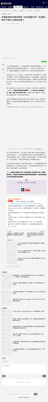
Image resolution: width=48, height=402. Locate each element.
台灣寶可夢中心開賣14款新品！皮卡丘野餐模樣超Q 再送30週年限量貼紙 (29, 342)
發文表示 (20, 75)
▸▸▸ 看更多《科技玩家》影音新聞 (26, 182)
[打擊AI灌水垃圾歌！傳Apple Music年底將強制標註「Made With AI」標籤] (7, 336)
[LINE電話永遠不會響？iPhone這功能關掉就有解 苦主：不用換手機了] (7, 351)
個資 (17, 266)
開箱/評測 (26, 7)
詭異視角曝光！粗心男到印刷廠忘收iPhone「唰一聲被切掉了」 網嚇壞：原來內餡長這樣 (28, 276)
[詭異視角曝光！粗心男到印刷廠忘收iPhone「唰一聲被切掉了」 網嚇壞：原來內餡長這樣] (7, 277)
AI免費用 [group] (14, 10)
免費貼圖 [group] (37, 10)
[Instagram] (13, 394)
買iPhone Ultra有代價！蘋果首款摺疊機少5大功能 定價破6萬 (31, 259)
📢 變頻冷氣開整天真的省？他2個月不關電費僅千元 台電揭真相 (25, 206)
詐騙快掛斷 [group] (29, 10)
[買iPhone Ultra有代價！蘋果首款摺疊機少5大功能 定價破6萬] (11, 260)
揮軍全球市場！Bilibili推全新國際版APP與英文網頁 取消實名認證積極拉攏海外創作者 (29, 327)
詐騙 (13, 266)
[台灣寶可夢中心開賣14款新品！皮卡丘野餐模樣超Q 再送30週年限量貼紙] (7, 344)
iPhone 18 (10, 240)
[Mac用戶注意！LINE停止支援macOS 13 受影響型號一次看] (7, 313)
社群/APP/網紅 (18, 7)
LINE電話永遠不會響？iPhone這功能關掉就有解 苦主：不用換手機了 (29, 349)
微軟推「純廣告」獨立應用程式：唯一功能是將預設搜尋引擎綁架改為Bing (29, 319)
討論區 (4, 358)
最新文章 (4, 7)
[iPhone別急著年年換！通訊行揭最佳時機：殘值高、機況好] (11, 245)
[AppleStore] (20, 394)
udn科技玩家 (4, 14)
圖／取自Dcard (38, 149)
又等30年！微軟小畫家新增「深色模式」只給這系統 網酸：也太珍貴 (29, 283)
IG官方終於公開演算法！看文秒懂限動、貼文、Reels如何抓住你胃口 (29, 292)
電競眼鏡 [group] (21, 10)
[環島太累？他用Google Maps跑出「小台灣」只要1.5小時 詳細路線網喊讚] (7, 301)
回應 (16, 172)
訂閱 (35, 394)
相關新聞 (4, 308)
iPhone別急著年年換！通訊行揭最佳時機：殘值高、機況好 (32, 243)
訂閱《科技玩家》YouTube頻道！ (25, 201)
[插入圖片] (41, 376)
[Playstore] (18, 394)
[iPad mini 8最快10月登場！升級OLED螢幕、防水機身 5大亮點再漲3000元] (11, 253)
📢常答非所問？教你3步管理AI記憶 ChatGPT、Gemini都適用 (25, 222)
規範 (4, 376)
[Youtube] (43, 3)
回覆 (44, 376)
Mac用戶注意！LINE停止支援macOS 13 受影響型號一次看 (28, 311)
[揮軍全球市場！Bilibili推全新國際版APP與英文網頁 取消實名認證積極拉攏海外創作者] (7, 329)
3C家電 (32, 7)
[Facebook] (11, 394)
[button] (45, 3)
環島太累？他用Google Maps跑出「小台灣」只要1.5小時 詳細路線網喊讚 (29, 300)
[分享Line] (3, 69)
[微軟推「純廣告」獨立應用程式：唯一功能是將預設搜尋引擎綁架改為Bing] (7, 321)
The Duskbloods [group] (5, 10)
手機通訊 (10, 7)
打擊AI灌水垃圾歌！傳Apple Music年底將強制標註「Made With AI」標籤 (28, 334)
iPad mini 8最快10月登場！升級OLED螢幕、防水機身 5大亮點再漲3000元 (31, 251)
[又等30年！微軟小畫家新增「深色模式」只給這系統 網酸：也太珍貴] (7, 285)
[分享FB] (3, 64)
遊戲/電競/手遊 (39, 7)
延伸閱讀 (4, 272)
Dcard (9, 266)
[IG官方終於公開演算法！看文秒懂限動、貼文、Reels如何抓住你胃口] (7, 294)
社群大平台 (9, 14)
